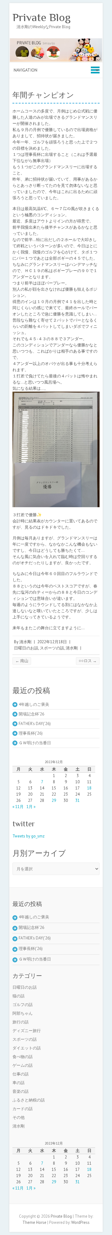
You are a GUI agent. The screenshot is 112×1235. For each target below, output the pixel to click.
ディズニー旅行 (26, 1030)
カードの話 (22, 1108)
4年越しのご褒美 (34, 704)
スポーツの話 (52, 648)
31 (77, 800)
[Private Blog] (56, 40)
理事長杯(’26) (31, 733)
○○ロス (88, 660)
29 (54, 800)
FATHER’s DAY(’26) (35, 723)
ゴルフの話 (22, 1004)
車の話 (18, 1082)
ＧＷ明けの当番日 (35, 742)
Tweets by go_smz (28, 836)
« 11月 (18, 806)
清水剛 (25, 641)
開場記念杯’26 (31, 714)
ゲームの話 (22, 1065)
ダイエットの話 (26, 1048)
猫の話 (18, 996)
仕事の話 (20, 1074)
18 (89, 788)
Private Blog (41, 17)
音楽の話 (20, 1091)
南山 (21, 660)
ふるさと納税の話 (28, 1100)
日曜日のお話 (26, 648)
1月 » (30, 806)
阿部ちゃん (22, 1013)
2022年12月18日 (52, 641)
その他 (18, 1117)
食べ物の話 (22, 1056)
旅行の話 (20, 1022)
